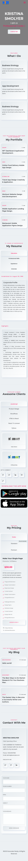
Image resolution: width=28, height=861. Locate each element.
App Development (10, 83)
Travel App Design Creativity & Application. (13, 178)
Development (5, 672)
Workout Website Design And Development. (12, 193)
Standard (5, 217)
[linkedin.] (15, 472)
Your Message (7, 808)
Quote (4, 691)
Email (4, 792)
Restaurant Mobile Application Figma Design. (12, 222)
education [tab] (14, 250)
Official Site (14, 462)
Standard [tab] (14, 541)
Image (3, 188)
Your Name (6, 775)
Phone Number (7, 783)
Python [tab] (14, 425)
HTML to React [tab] (14, 416)
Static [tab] (14, 534)
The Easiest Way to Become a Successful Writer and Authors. (13, 697)
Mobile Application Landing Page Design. (13, 207)
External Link (5, 174)
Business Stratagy (10, 62)
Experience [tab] (14, 261)
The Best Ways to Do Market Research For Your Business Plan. (13, 677)
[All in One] (3, 478)
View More (14, 444)
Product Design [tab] (14, 406)
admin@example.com (13, 752)
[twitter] (9, 472)
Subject (5, 800)
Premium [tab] (14, 547)
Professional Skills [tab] (14, 256)
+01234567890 (11, 750)
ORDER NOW (13, 619)
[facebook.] (3, 472)
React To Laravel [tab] (14, 421)
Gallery (4, 145)
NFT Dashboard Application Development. (13, 149)
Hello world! (7, 660)
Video (3, 159)
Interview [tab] (14, 266)
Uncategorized (6, 657)
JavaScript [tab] (14, 401)
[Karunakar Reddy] (5, 3)
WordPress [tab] (14, 411)
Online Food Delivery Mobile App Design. (13, 164)
